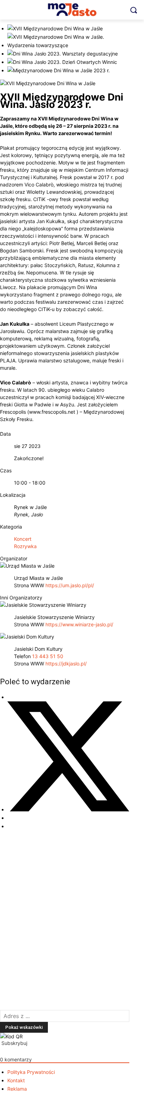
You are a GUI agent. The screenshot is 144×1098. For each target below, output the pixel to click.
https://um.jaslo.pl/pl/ (69, 585)
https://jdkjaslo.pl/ (66, 663)
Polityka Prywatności (31, 1072)
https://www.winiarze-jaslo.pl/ (79, 624)
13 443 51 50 (47, 656)
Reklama (17, 1089)
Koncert (22, 539)
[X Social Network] (68, 809)
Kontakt (16, 1080)
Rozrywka (25, 546)
